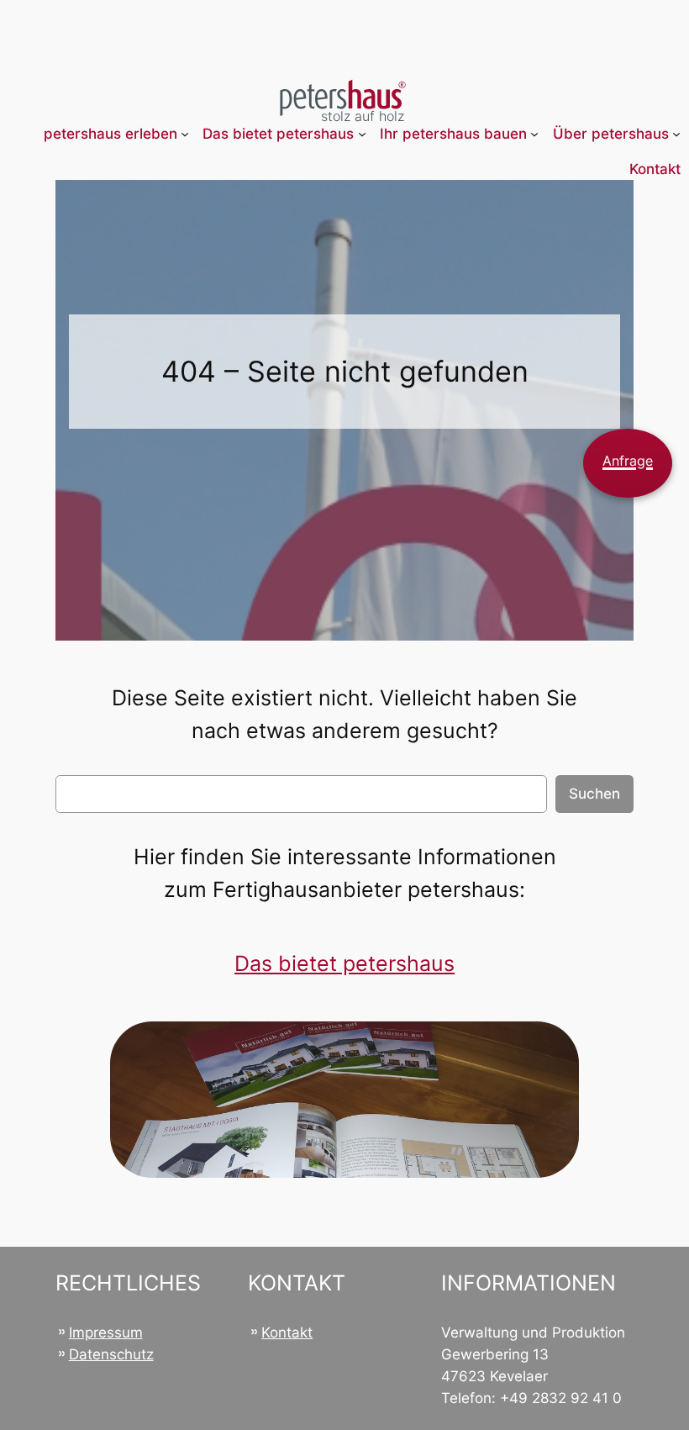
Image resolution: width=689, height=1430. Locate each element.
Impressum (106, 1332)
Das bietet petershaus (344, 963)
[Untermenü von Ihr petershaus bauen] (534, 133)
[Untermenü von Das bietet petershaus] (362, 133)
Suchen (594, 793)
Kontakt (287, 1332)
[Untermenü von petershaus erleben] (185, 133)
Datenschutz (111, 1354)
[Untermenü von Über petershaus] (676, 133)
